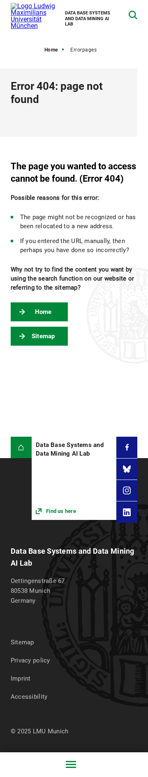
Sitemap (43, 336)
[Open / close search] (133, 15)
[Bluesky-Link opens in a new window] (126, 469)
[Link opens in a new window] (74, 478)
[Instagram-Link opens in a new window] (126, 490)
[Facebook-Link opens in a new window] (126, 447)
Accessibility (29, 696)
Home (51, 50)
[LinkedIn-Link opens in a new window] (126, 511)
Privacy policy (30, 660)
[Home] (21, 447)
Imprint (21, 678)
